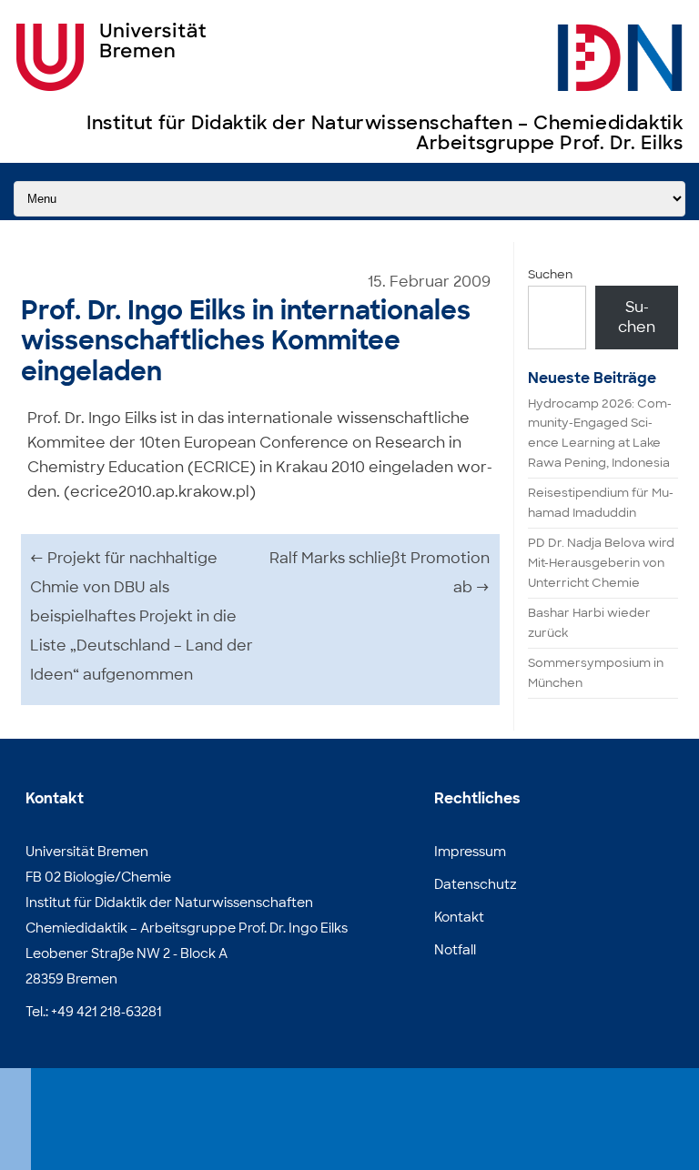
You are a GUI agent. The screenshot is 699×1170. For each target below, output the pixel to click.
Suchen (550, 274)
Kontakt (459, 917)
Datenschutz (475, 884)
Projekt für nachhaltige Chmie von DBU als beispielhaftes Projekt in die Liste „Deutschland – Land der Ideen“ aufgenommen (141, 616)
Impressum (470, 851)
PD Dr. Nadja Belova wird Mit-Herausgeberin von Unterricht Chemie (601, 562)
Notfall (455, 950)
